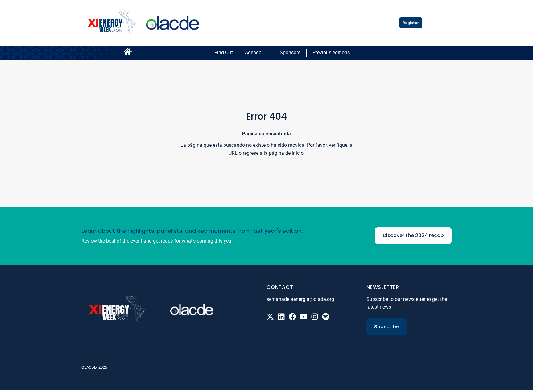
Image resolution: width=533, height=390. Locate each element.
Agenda (253, 52)
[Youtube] (303, 316)
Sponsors (290, 52)
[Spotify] (325, 316)
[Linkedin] (281, 316)
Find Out (223, 52)
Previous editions (331, 52)
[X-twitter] (270, 316)
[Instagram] (314, 316)
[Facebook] (292, 316)
